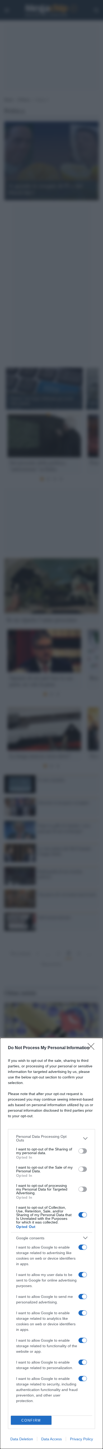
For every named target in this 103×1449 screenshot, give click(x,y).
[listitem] (51, 1138)
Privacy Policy (81, 1439)
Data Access (51, 1439)
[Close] (93, 1048)
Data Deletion (21, 1439)
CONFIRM (31, 1420)
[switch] (82, 1151)
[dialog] (51, 1243)
